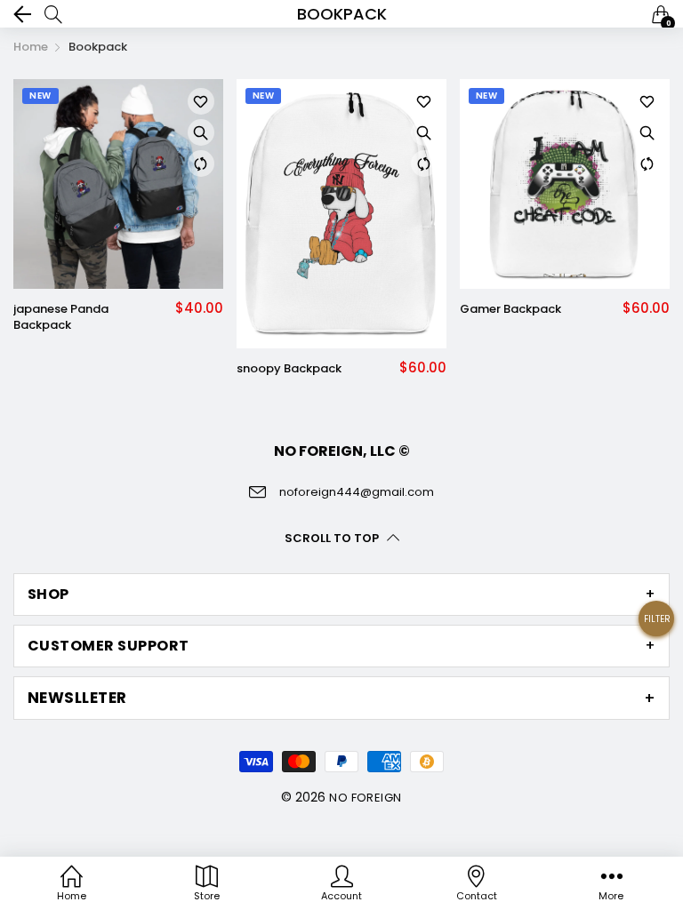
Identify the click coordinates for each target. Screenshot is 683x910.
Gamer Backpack (510, 309)
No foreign (365, 797)
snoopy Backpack (289, 369)
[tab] (341, 594)
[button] (656, 626)
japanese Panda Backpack (60, 317)
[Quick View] (201, 132)
